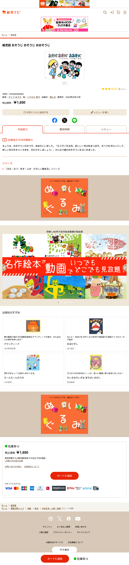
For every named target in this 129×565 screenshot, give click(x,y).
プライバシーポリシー (62, 532)
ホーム (4, 34)
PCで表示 (64, 550)
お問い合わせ (80, 527)
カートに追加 (64, 475)
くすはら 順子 (33, 96)
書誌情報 (64, 129)
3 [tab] (64, 302)
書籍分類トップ (17, 508)
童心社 (53, 96)
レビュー (106, 129)
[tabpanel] (64, 264)
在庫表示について (31, 466)
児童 (29, 508)
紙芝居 (13, 34)
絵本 (36, 508)
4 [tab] (67, 302)
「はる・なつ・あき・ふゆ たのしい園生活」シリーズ (32, 168)
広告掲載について (75, 542)
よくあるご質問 (63, 527)
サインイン (47, 527)
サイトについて (83, 532)
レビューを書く (101, 112)
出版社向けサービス (54, 542)
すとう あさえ (14, 96)
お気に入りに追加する (37, 112)
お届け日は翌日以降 (14, 460)
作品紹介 (23, 129)
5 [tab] (70, 302)
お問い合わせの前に (13, 466)
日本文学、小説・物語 (51, 508)
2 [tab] (61, 302)
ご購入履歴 (43, 532)
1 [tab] (58, 302)
